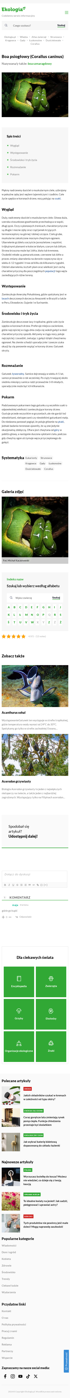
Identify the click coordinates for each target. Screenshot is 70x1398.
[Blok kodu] (33, 885)
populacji (50, 271)
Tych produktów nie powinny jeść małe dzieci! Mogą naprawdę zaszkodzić (45, 1224)
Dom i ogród (9, 1252)
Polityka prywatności (14, 1324)
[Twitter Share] (52, 826)
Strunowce (56, 36)
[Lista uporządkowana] (21, 885)
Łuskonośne (35, 40)
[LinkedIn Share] (43, 835)
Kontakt (6, 1311)
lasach (5, 298)
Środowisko (8, 1272)
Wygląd (14, 145)
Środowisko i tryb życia (23, 159)
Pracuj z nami (9, 1331)
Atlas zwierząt (39, 36)
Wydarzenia (9, 1292)
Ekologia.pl (10, 36)
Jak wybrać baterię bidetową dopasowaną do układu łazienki (41, 1143)
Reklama (7, 1344)
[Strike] (17, 885)
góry (56, 429)
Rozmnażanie (18, 167)
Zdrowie (6, 1265)
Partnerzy (7, 1351)
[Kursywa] (9, 885)
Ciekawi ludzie (10, 1285)
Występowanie (19, 152)
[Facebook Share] (43, 826)
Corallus (35, 43)
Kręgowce (10, 40)
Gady (22, 40)
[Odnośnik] (38, 885)
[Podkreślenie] (13, 885)
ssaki (58, 198)
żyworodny (17, 373)
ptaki (61, 421)
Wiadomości (9, 1245)
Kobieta (6, 1259)
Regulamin (8, 1338)
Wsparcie (7, 1358)
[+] (46, 885)
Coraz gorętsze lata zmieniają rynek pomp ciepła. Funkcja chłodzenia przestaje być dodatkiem (43, 1121)
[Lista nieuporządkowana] (25, 885)
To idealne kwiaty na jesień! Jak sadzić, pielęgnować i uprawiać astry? (45, 1202)
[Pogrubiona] (5, 885)
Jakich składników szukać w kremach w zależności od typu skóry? (44, 1097)
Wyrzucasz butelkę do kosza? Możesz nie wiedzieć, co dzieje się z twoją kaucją (45, 1180)
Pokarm (14, 174)
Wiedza (24, 36)
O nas (5, 1318)
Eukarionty (31, 457)
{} (41, 885)
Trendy (6, 1279)
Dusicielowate (53, 40)
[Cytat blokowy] (29, 885)
